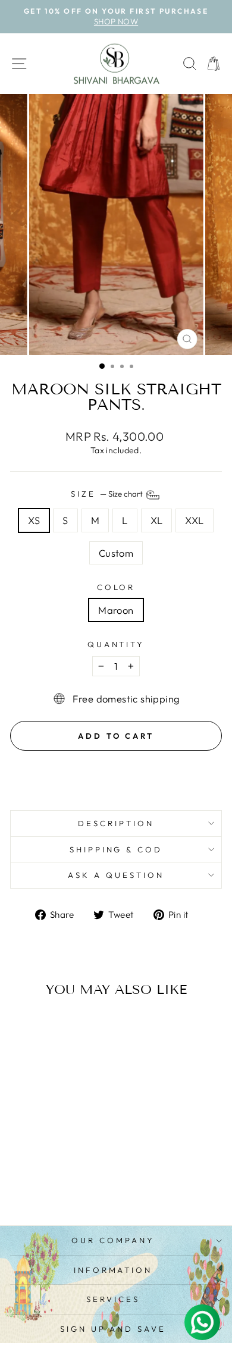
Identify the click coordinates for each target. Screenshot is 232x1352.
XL (157, 520)
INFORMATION (113, 1270)
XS (34, 520)
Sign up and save (113, 1329)
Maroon (115, 610)
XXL (194, 520)
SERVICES (113, 1299)
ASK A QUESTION (116, 875)
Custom (116, 553)
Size (108, 493)
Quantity (116, 644)
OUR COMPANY (113, 1240)
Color (116, 587)
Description (116, 823)
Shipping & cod (116, 849)
